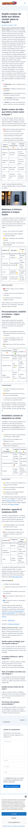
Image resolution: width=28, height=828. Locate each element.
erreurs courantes (11, 500)
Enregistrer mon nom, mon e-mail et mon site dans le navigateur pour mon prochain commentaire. (13, 779)
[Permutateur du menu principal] (24, 3)
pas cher (4, 616)
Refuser (14, 818)
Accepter (14, 814)
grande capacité (18, 611)
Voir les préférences (14, 822)
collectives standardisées (8, 613)
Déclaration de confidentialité (18, 826)
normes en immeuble (13, 624)
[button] (25, 796)
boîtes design (11, 620)
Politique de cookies (6, 826)
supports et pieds (14, 504)
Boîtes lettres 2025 (17, 577)
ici (2, 410)
